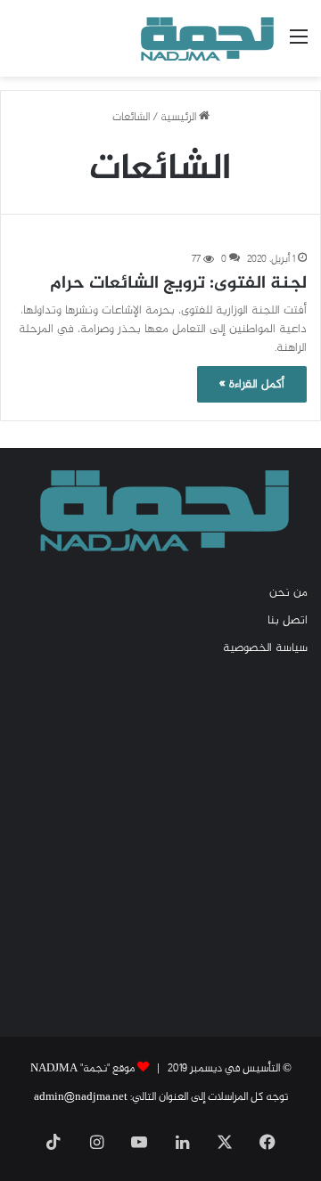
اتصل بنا (288, 621)
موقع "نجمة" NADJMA (82, 1069)
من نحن (288, 593)
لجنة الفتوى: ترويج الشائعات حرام (178, 283)
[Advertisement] (160, 845)
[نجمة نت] (205, 38)
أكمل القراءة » (251, 384)
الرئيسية (179, 117)
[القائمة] (299, 45)
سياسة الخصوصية (265, 648)
